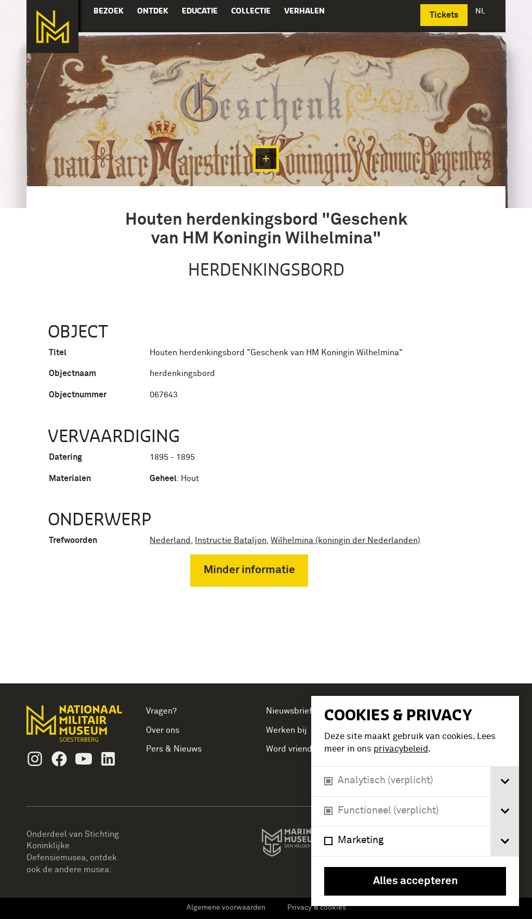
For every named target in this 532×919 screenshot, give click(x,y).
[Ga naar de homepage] (52, 26)
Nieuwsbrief (289, 711)
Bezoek (109, 11)
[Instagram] (34, 758)
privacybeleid (401, 749)
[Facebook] (59, 758)
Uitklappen (266, 159)
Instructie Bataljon (231, 540)
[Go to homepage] (75, 727)
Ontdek (152, 11)
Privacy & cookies (316, 907)
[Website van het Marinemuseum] (310, 845)
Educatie (200, 11)
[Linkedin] (108, 758)
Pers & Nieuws (174, 749)
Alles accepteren (415, 881)
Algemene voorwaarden (226, 907)
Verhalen (304, 11)
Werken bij (286, 730)
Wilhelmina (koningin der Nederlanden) (345, 540)
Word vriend (289, 749)
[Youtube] (83, 758)
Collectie (251, 11)
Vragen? (161, 711)
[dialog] (415, 801)
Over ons (162, 730)
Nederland (170, 540)
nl (481, 10)
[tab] (504, 781)
